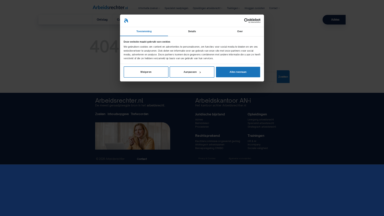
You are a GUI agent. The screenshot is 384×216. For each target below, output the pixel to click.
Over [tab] (240, 31)
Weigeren (146, 72)
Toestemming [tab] (144, 31)
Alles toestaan (238, 72)
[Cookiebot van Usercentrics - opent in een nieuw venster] (246, 20)
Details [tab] (192, 31)
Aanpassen (190, 72)
